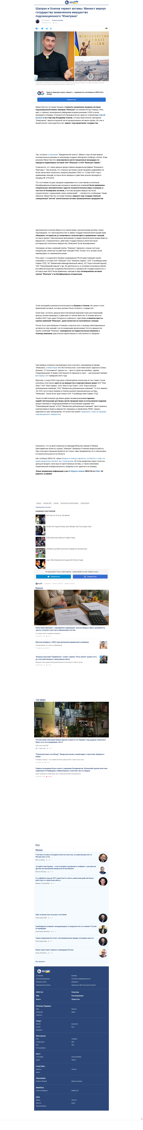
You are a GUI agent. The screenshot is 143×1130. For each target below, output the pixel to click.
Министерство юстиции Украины (69, 503)
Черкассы (39, 1015)
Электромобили (76, 1057)
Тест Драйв (39, 1057)
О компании (39, 975)
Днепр (73, 1012)
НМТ (73, 1045)
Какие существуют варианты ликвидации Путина (54, 950)
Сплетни (74, 1100)
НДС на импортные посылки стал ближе (51, 915)
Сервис (74, 1060)
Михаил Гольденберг (43, 883)
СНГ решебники (40, 1048)
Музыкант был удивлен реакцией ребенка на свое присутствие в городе (59, 662)
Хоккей (38, 1027)
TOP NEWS (41, 700)
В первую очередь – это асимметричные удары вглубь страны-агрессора (60, 759)
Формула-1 (39, 1030)
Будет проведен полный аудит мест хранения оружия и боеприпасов (58, 774)
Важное (39, 588)
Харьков (74, 1009)
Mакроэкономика (77, 1081)
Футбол (38, 1024)
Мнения (39, 850)
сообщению (53, 154)
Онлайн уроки (40, 1042)
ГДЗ (37, 1039)
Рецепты (38, 1069)
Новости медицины (42, 1090)
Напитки (74, 1069)
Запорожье (39, 1012)
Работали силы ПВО (42, 745)
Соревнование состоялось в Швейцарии (49, 645)
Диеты (38, 1072)
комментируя (52, 368)
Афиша (38, 1100)
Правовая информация (43, 978)
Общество (76, 999)
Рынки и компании (57, 20)
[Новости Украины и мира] (39, 584)
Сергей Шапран (85, 503)
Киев (37, 1009)
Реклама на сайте (41, 982)
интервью (41, 376)
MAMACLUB (75, 1090)
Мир (37, 996)
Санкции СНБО (47, 503)
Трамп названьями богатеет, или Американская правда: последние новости (65, 938)
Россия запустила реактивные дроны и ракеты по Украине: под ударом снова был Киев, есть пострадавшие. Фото (71, 741)
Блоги (38, 999)
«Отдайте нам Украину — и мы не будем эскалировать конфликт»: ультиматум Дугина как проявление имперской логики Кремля (66, 867)
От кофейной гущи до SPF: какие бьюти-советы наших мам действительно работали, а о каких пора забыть (65, 879)
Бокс (73, 1027)
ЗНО (37, 1045)
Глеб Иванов (45, 20)
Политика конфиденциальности (81, 978)
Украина (38, 503)
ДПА (73, 1042)
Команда (74, 975)
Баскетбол (75, 1024)
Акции (38, 1060)
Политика (75, 992)
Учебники (74, 1039)
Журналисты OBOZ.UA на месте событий (84, 985)
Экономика (47, 583)
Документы (75, 982)
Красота (38, 1103)
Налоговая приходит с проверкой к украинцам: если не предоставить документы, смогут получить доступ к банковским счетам (70, 629)
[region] (71, 138)
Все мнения (40, 961)
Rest (38, 845)
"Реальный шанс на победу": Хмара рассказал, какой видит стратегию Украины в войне (70, 755)
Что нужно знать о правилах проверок (48, 633)
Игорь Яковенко (41, 953)
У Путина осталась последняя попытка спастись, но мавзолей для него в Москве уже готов (64, 856)
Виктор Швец (40, 860)
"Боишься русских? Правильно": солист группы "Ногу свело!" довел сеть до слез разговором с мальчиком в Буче (66, 658)
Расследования (77, 996)
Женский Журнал (41, 1106)
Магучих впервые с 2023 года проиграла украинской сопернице (62, 642)
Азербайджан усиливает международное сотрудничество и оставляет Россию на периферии (66, 927)
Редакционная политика (43, 507)
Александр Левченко (43, 931)
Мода (73, 1103)
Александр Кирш (41, 918)
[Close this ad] (141, 1119)
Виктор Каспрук (41, 871)
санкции (56, 503)
